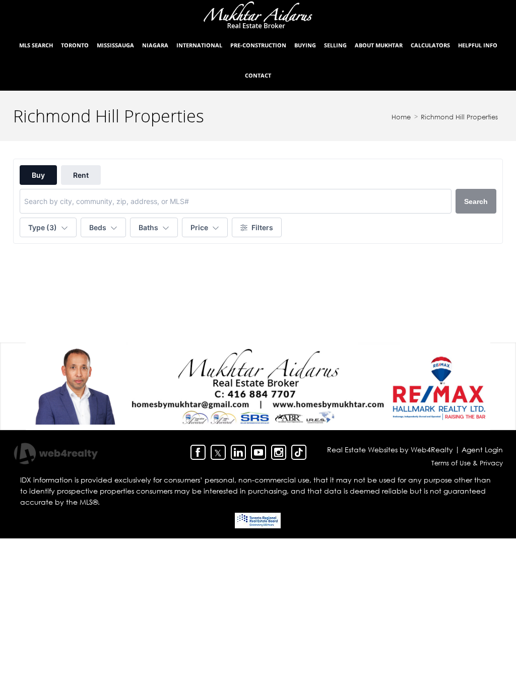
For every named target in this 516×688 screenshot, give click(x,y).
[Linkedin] (238, 452)
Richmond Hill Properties (459, 117)
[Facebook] (198, 452)
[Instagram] (278, 452)
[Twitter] (218, 452)
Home (401, 117)
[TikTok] (298, 452)
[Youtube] (258, 452)
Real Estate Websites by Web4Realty (390, 449)
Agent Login (482, 449)
